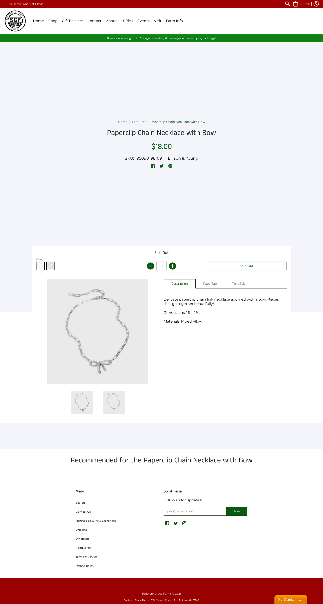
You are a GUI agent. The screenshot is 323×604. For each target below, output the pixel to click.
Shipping (81, 529)
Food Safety (84, 547)
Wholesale (82, 538)
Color (39, 259)
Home (122, 122)
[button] (302, 4)
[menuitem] (288, 4)
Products (139, 122)
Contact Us (83, 511)
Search (80, 502)
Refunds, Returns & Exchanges (96, 520)
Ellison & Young (183, 158)
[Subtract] (150, 266)
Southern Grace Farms (157, 593)
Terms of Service (86, 556)
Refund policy (85, 565)
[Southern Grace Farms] (15, 21)
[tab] (180, 283)
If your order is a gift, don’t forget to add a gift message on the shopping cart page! (161, 38)
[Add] (172, 266)
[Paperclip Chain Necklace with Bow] (82, 402)
